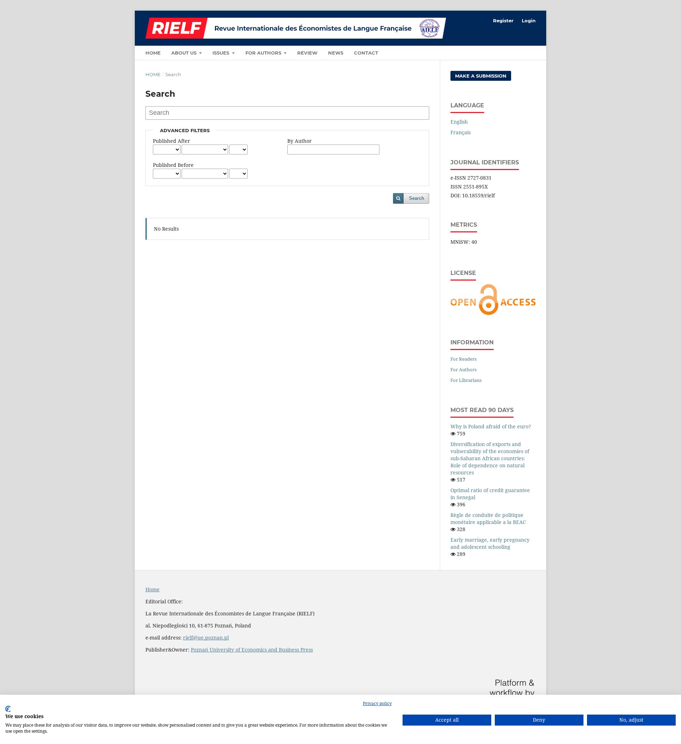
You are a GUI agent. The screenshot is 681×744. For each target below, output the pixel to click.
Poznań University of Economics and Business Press (252, 649)
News (335, 53)
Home (153, 53)
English (459, 121)
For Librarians (466, 380)
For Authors (463, 369)
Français (460, 132)
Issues (221, 53)
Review (307, 53)
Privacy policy (377, 703)
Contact (366, 53)
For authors (264, 53)
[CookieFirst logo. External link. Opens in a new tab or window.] (8, 709)
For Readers (463, 359)
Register (503, 20)
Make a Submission (480, 76)
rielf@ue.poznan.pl (206, 637)
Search (416, 198)
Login (529, 20)
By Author (299, 140)
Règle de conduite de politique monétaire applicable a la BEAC (488, 518)
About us (184, 53)
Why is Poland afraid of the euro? (490, 426)
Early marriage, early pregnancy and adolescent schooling (490, 543)
